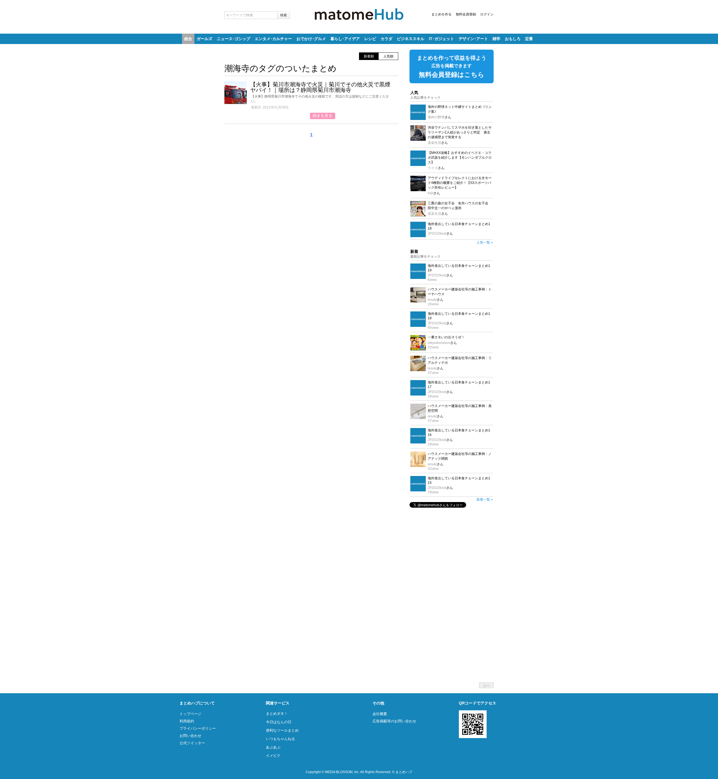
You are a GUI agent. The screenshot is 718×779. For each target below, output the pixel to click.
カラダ (386, 38)
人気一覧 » (485, 242)
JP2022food (437, 233)
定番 (529, 38)
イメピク (273, 755)
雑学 (496, 38)
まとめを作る (441, 14)
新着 (414, 251)
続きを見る (322, 115)
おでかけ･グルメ (311, 38)
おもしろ (513, 38)
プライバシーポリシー (198, 728)
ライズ (433, 168)
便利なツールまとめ (282, 730)
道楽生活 (434, 143)
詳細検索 (293, 14)
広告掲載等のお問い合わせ (394, 721)
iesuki (432, 300)
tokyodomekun (439, 343)
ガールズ (204, 38)
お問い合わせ (190, 736)
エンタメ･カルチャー (273, 38)
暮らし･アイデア (345, 38)
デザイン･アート (473, 38)
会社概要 (379, 714)
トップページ (190, 714)
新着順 (369, 56)
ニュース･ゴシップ (233, 38)
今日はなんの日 (278, 722)
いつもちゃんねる (280, 739)
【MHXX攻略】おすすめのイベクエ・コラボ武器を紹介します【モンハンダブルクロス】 (460, 157)
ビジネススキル (410, 38)
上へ (486, 685)
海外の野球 (436, 117)
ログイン (487, 14)
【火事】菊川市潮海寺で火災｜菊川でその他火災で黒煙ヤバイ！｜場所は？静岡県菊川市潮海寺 (320, 87)
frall (430, 193)
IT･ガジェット (441, 38)
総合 (188, 38)
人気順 (388, 56)
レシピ (370, 38)
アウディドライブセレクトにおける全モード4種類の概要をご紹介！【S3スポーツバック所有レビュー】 (460, 182)
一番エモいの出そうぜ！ (446, 337)
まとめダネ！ (277, 713)
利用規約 (187, 721)
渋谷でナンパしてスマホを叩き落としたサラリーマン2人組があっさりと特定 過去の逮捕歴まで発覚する (460, 132)
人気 (414, 92)
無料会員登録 (466, 14)
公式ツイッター (192, 743)
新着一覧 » (485, 499)
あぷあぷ (273, 747)
